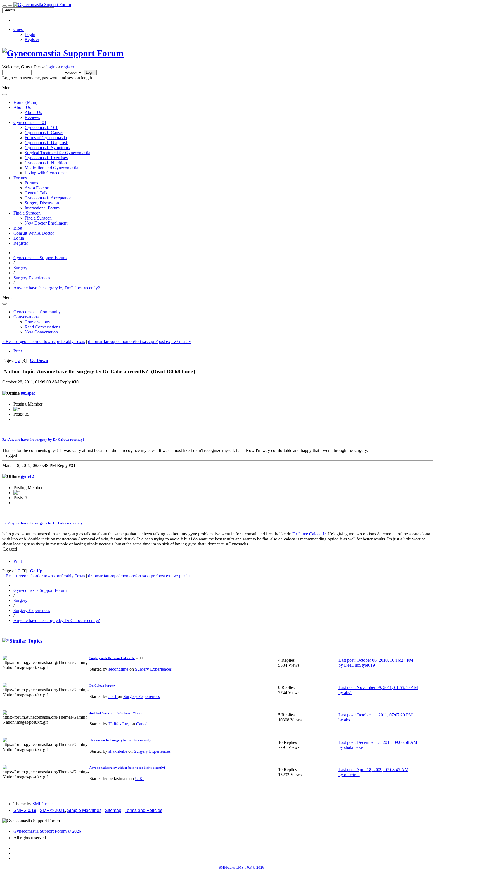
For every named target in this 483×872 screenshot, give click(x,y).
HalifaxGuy (119, 723)
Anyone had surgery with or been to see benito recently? (127, 767)
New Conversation (41, 332)
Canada (143, 723)
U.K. (139, 778)
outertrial (352, 774)
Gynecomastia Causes (44, 132)
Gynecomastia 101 (41, 127)
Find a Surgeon (38, 218)
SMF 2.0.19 (24, 810)
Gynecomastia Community (37, 311)
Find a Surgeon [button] (27, 213)
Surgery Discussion (42, 203)
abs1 (113, 696)
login (50, 67)
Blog (17, 228)
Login (30, 34)
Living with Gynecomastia (48, 172)
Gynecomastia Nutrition (46, 162)
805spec (28, 393)
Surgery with (98, 658)
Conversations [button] (26, 317)
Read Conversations (42, 327)
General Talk (36, 192)
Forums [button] (20, 177)
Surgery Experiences (153, 669)
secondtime (118, 669)
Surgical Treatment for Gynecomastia (57, 152)
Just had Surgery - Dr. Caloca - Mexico (116, 712)
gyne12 (27, 476)
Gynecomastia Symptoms (47, 147)
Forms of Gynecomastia (46, 137)
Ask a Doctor (36, 187)
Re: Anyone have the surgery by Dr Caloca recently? (43, 439)
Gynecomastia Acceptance (48, 198)
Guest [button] (18, 29)
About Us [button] (22, 107)
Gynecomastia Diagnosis (46, 142)
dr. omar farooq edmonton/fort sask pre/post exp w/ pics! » (139, 341)
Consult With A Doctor (33, 233)
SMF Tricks (42, 803)
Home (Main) (25, 102)
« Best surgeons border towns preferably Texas (43, 341)
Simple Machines (84, 810)
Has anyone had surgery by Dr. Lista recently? (121, 740)
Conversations (37, 322)
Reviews (32, 117)
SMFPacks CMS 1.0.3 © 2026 (241, 867)
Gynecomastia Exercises (46, 157)
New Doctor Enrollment (46, 223)
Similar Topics (26, 641)
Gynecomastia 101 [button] (29, 122)
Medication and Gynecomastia (51, 167)
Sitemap (113, 810)
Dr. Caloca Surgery (102, 685)
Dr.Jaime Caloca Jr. (309, 534)
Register (32, 39)
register (67, 67)
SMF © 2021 (52, 810)
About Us (33, 112)
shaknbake (118, 751)
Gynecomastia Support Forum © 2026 (47, 831)
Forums (31, 182)
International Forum (42, 208)
